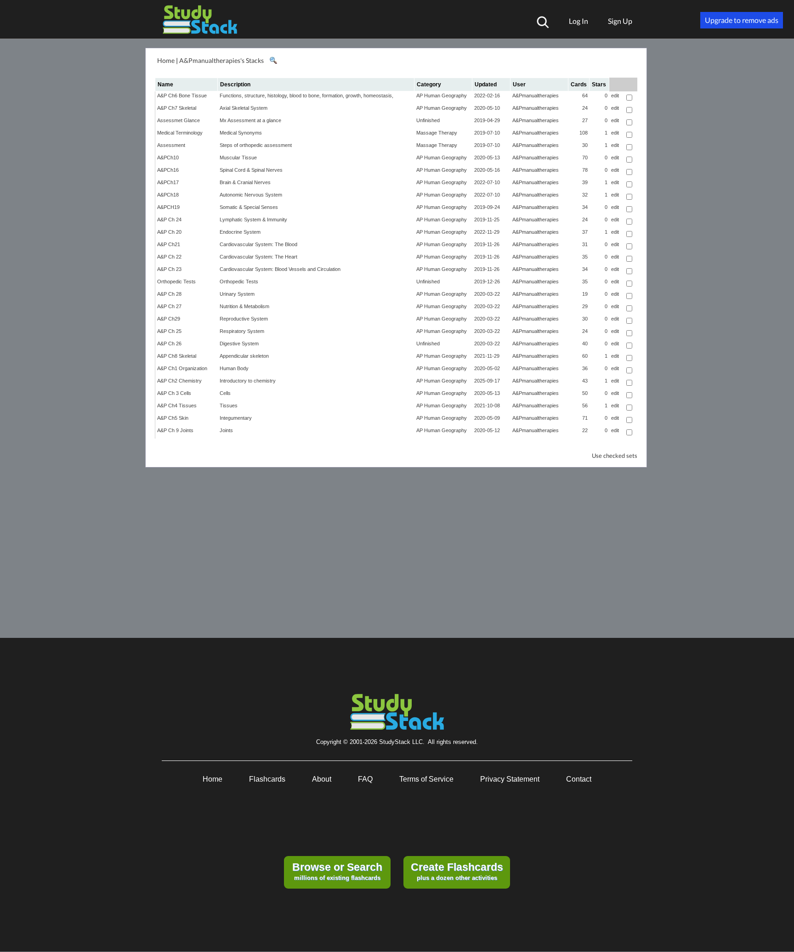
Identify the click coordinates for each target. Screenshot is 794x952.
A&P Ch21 (168, 244)
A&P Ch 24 (169, 219)
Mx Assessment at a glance (250, 120)
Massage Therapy (436, 132)
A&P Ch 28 (169, 294)
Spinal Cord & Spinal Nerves (251, 170)
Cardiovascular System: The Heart (258, 256)
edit (615, 95)
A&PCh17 (168, 182)
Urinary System (237, 294)
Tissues (229, 405)
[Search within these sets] (273, 60)
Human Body (234, 368)
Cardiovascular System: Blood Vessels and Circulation (280, 269)
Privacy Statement (509, 779)
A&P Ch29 (168, 318)
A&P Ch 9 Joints (175, 430)
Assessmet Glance (178, 120)
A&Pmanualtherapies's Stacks (221, 60)
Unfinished (428, 120)
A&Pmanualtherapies (535, 95)
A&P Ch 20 (169, 232)
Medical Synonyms (241, 132)
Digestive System (239, 343)
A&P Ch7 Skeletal (176, 108)
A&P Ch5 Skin (172, 418)
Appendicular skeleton (244, 356)
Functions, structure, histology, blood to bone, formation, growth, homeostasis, (306, 95)
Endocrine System (240, 232)
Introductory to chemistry (248, 380)
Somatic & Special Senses (249, 207)
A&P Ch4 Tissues (177, 405)
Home (166, 60)
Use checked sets (614, 456)
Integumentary (236, 418)
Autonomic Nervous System (251, 194)
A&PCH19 (168, 207)
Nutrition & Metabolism (244, 306)
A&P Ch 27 (169, 306)
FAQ (365, 779)
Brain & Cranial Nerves (245, 182)
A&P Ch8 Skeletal (176, 356)
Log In (578, 21)
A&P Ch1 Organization (182, 368)
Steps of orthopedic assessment (256, 145)
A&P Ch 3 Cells (174, 393)
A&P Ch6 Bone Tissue (182, 95)
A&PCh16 (168, 170)
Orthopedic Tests (176, 281)
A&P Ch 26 (169, 343)
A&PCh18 (168, 194)
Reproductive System (244, 318)
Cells (225, 393)
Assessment (171, 145)
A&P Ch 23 (169, 269)
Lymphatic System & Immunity (253, 219)
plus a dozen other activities (457, 871)
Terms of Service (426, 779)
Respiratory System (242, 331)
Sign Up (620, 21)
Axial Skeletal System (243, 108)
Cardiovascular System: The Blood (258, 244)
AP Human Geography (441, 95)
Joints (226, 430)
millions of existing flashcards (337, 871)
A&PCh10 (168, 157)
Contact (578, 779)
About (321, 779)
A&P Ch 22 (169, 256)
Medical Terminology (180, 132)
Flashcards (267, 779)
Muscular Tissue (238, 157)
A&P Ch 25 (169, 331)
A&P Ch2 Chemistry (179, 380)
